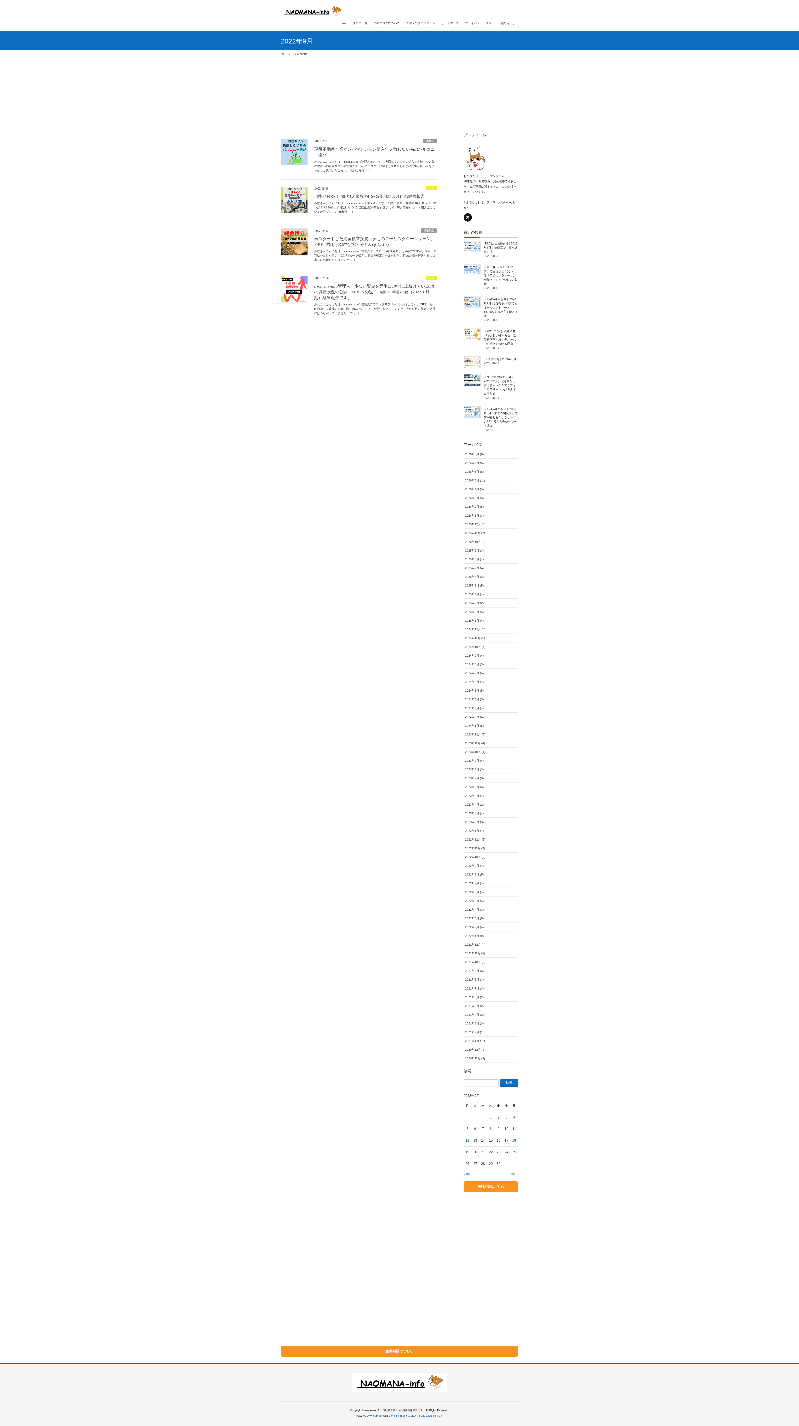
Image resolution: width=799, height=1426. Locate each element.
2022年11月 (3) (475, 848)
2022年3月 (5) (474, 918)
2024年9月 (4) (474, 655)
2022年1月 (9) (474, 935)
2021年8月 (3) (474, 979)
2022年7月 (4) (474, 883)
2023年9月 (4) (474, 760)
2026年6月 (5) (474, 471)
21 (483, 1152)
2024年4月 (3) (474, 699)
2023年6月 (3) (474, 787)
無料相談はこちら (491, 1186)
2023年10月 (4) (475, 752)
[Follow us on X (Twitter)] (468, 217)
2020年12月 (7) (475, 1049)
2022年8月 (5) (474, 874)
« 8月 (467, 1174)
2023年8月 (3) (474, 769)
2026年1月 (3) (474, 515)
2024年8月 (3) (474, 664)
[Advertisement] (399, 89)
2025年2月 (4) (474, 612)
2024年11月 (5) (475, 638)
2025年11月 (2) (475, 533)
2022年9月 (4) (474, 865)
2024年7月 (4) (474, 673)
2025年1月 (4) (474, 620)
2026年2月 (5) (474, 506)
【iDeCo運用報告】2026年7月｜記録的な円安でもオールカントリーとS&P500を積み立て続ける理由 (501, 307)
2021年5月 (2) (474, 1006)
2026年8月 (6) (474, 454)
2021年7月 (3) (474, 988)
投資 (431, 188)
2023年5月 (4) (474, 795)
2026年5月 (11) (475, 480)
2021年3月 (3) (474, 1023)
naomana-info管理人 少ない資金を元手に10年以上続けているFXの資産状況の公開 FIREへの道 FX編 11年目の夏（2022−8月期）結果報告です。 (374, 292)
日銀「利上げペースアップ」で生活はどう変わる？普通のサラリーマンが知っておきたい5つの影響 (500, 275)
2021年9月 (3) (474, 970)
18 (514, 1140)
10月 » (513, 1174)
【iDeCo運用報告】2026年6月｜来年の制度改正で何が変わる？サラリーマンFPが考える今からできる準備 (500, 417)
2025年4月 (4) (474, 594)
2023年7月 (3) (474, 778)
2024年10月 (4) (475, 647)
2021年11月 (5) (475, 953)
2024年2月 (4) (474, 717)
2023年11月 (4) (475, 743)
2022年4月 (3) (474, 909)
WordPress (376, 1415)
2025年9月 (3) (474, 550)
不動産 (430, 141)
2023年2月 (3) (474, 822)
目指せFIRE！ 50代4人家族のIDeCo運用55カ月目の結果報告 (369, 196)
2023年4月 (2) (474, 804)
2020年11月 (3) (475, 1058)
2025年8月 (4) (474, 559)
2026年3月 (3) (474, 498)
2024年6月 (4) (474, 681)
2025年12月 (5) (475, 524)
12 (467, 1140)
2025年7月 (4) (474, 568)
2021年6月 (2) (474, 997)
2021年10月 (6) (475, 962)
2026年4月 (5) (474, 489)
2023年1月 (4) (474, 830)
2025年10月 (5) (475, 541)
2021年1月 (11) (475, 1041)
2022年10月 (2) (475, 857)
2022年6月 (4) (474, 892)
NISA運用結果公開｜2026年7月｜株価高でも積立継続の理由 (500, 247)
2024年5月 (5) (474, 690)
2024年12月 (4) (475, 629)
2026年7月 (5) (474, 463)
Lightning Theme (398, 1415)
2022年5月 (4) (474, 901)
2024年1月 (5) (474, 725)
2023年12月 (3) (475, 734)
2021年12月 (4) (475, 944)
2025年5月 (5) (474, 585)
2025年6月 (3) (474, 576)
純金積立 (429, 230)
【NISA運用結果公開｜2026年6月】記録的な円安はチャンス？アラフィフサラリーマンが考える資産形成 (500, 385)
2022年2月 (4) (474, 927)
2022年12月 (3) (475, 839)
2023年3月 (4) (474, 813)
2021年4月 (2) (474, 1014)
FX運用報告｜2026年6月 (500, 359)
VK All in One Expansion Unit (427, 1415)
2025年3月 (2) (474, 603)
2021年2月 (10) (475, 1032)
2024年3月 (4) (474, 708)
